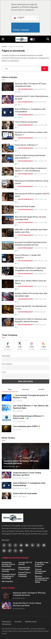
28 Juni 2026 (40, 235)
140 (17, 176)
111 (20, 104)
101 (20, 92)
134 (20, 117)
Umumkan (17, 621)
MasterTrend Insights (25, 89)
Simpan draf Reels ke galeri (25, 206)
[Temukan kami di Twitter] (9, 545)
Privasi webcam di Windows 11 (26, 145)
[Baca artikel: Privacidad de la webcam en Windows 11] (8, 148)
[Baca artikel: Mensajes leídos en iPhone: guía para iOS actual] (8, 196)
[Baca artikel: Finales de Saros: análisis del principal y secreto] (8, 284)
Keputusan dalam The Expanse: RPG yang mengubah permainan (21, 462)
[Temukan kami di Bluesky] (21, 551)
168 (17, 302)
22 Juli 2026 (39, 209)
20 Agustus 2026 (41, 89)
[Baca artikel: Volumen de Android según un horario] (8, 125)
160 (17, 189)
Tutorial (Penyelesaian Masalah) (40, 571)
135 (17, 151)
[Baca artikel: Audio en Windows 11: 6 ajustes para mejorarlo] (8, 112)
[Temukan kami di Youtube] (27, 545)
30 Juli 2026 (39, 125)
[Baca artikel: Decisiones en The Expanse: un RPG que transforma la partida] (8, 86)
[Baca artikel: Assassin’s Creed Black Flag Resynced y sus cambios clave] (8, 245)
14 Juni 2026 (40, 286)
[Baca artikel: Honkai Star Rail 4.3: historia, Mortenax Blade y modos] (8, 99)
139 (17, 140)
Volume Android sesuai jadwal (26, 122)
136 (17, 212)
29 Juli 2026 (39, 138)
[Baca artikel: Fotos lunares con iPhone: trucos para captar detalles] (8, 220)
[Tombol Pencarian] (48, 39)
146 (17, 202)
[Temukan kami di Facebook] (4, 545)
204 (20, 276)
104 (17, 250)
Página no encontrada (16, 46)
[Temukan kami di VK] (44, 545)
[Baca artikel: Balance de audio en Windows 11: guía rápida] (8, 158)
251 (17, 327)
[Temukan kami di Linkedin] (32, 545)
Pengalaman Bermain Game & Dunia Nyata (8, 564)
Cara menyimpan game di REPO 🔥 (26, 426)
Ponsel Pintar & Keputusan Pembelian (24, 574)
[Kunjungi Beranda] (21, 39)
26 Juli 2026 (39, 174)
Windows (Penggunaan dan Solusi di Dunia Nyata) (42, 579)
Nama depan (6, 356)
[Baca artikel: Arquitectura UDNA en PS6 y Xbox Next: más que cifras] (8, 296)
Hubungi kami (6, 624)
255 (17, 289)
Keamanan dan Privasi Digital (24, 568)
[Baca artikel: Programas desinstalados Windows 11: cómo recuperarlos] (8, 171)
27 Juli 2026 (39, 161)
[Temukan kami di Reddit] (4, 551)
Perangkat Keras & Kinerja (8, 570)
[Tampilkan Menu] (3, 39)
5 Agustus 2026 (40, 114)
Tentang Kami (6, 621)
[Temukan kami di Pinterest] (21, 545)
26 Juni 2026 (40, 248)
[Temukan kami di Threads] (15, 551)
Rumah (4, 46)
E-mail (4, 372)
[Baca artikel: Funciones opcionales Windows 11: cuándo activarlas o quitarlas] (8, 271)
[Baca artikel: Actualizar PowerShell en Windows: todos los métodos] (8, 184)
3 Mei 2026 (39, 312)
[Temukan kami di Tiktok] (9, 551)
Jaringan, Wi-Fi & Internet (25, 563)
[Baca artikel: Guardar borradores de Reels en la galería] (8, 209)
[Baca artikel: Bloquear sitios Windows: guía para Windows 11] (8, 135)
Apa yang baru (7, 581)
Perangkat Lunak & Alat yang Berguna (41, 564)
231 (17, 163)
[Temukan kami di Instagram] (15, 545)
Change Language (25, 30)
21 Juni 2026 (40, 260)
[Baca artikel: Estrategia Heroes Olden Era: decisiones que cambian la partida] (8, 322)
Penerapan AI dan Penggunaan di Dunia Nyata (9, 576)
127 (17, 225)
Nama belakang (7, 364)
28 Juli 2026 (39, 148)
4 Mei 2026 (39, 299)
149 (17, 263)
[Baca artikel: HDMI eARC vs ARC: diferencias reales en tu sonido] (8, 232)
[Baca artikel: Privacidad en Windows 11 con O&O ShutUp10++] (8, 258)
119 (17, 127)
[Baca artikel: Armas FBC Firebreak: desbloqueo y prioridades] (8, 309)
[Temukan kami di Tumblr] (38, 545)
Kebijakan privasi (31, 621)
